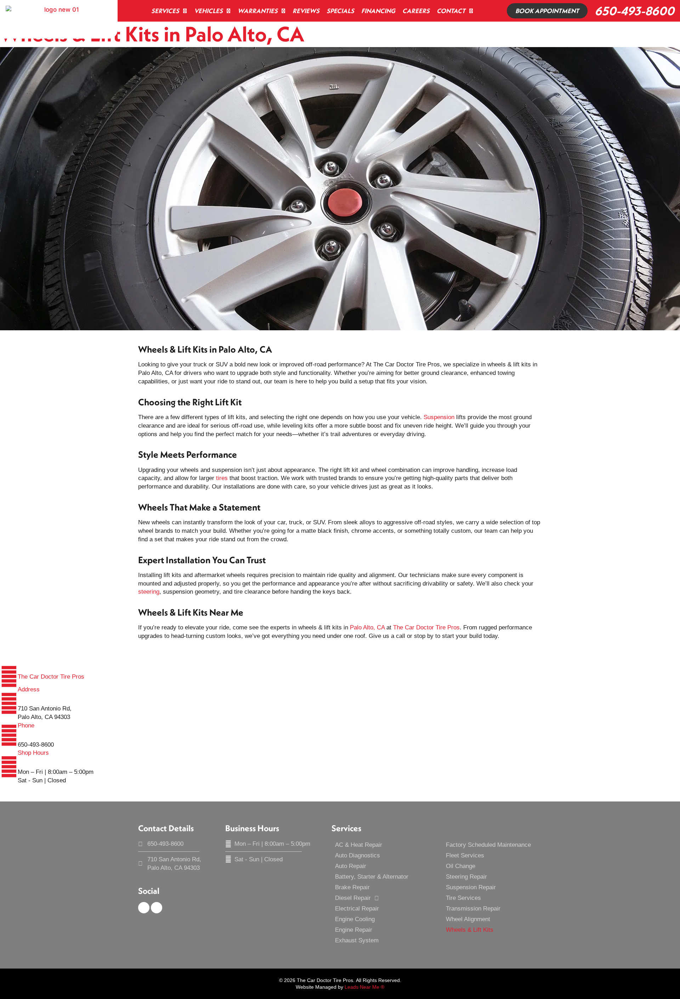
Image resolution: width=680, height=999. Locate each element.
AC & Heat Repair (358, 844)
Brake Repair (352, 887)
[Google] (156, 907)
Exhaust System (357, 940)
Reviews (306, 11)
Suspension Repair (471, 887)
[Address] (9, 703)
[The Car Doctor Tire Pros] (9, 676)
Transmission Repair (473, 908)
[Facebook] (143, 907)
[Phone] (9, 735)
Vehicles (208, 11)
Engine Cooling (355, 919)
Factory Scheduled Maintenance (488, 844)
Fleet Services (465, 855)
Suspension (439, 417)
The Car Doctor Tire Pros (426, 627)
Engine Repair (353, 929)
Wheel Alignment (468, 919)
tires (222, 478)
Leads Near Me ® (364, 987)
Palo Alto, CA (367, 627)
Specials (340, 11)
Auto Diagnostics (357, 855)
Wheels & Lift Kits (469, 929)
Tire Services (463, 898)
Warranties (258, 11)
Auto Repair (350, 866)
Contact (451, 11)
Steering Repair (466, 876)
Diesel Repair (353, 898)
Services (165, 11)
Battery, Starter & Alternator (371, 876)
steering (148, 591)
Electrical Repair (357, 908)
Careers (416, 11)
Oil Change (460, 866)
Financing (378, 11)
